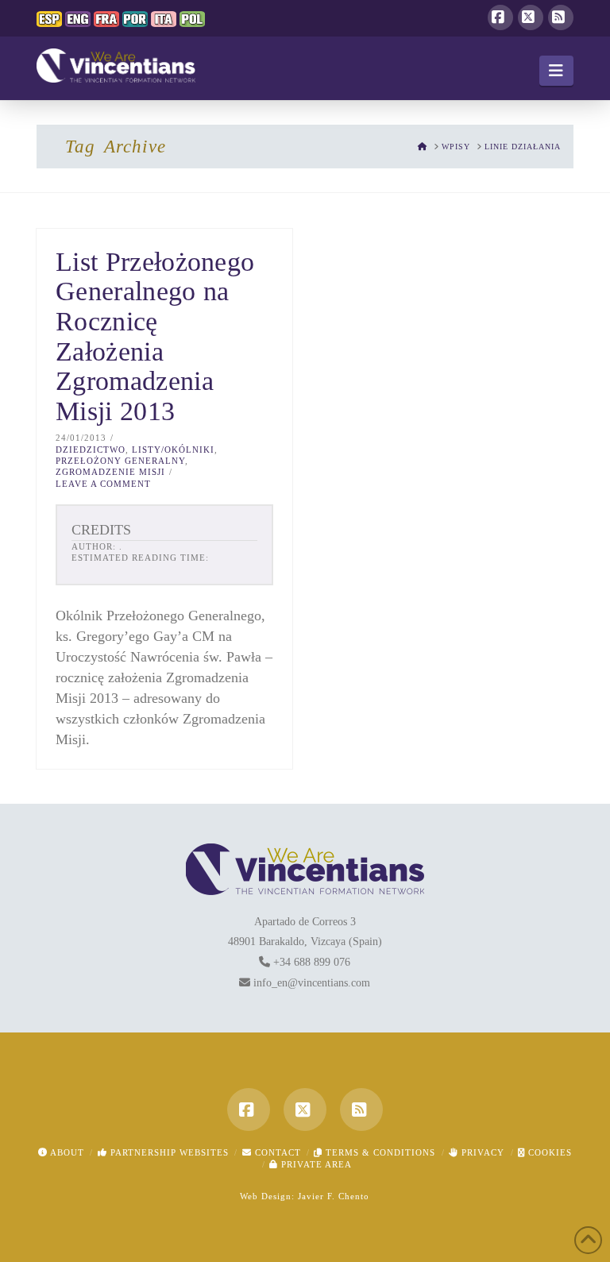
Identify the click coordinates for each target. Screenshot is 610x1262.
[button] (556, 71)
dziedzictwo (90, 449)
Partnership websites (168, 1152)
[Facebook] (500, 17)
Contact (276, 1152)
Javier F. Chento (333, 1196)
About (66, 1152)
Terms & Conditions (378, 1152)
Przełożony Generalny (120, 460)
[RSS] (560, 17)
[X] (530, 17)
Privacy (481, 1152)
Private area (315, 1164)
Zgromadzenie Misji (110, 472)
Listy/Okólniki (173, 449)
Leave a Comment (103, 483)
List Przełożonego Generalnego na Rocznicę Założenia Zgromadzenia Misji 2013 (155, 336)
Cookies (548, 1152)
